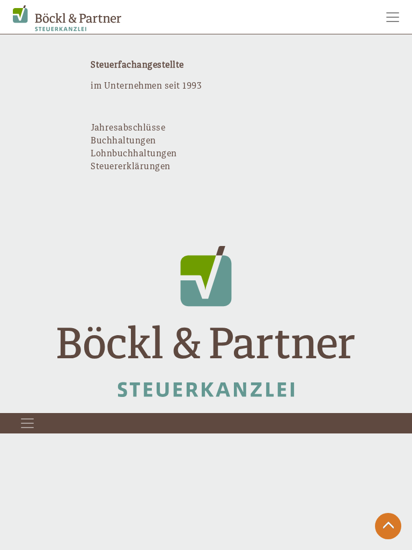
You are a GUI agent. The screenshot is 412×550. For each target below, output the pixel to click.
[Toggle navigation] (392, 17)
